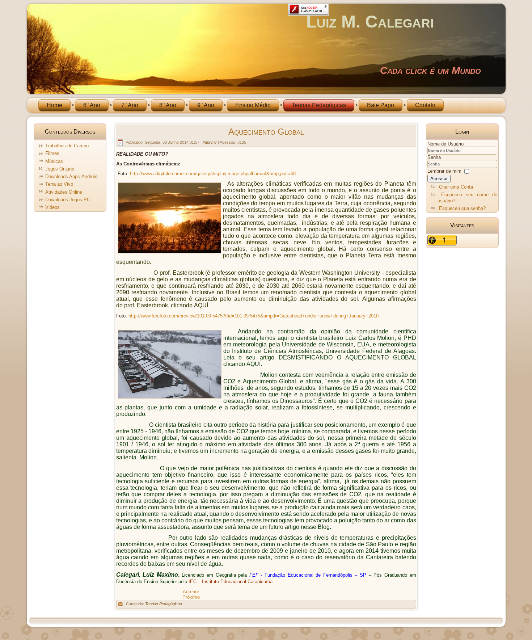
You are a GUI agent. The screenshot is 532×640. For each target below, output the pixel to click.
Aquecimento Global (266, 131)
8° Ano (167, 105)
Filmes (52, 153)
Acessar (439, 178)
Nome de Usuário (445, 144)
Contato (425, 105)
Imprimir (210, 142)
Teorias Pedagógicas (319, 105)
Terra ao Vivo (59, 184)
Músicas (54, 161)
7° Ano (129, 105)
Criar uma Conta (456, 187)
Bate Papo (380, 105)
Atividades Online (63, 192)
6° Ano (91, 105)
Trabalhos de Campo (67, 145)
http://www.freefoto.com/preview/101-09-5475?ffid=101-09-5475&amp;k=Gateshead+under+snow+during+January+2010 (253, 316)
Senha (434, 157)
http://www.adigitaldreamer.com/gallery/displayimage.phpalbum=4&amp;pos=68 (213, 173)
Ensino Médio (253, 105)
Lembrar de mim (444, 171)
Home (54, 105)
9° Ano (205, 105)
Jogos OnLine (59, 169)
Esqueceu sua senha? (462, 208)
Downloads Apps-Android (71, 176)
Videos (52, 207)
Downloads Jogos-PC (67, 199)
